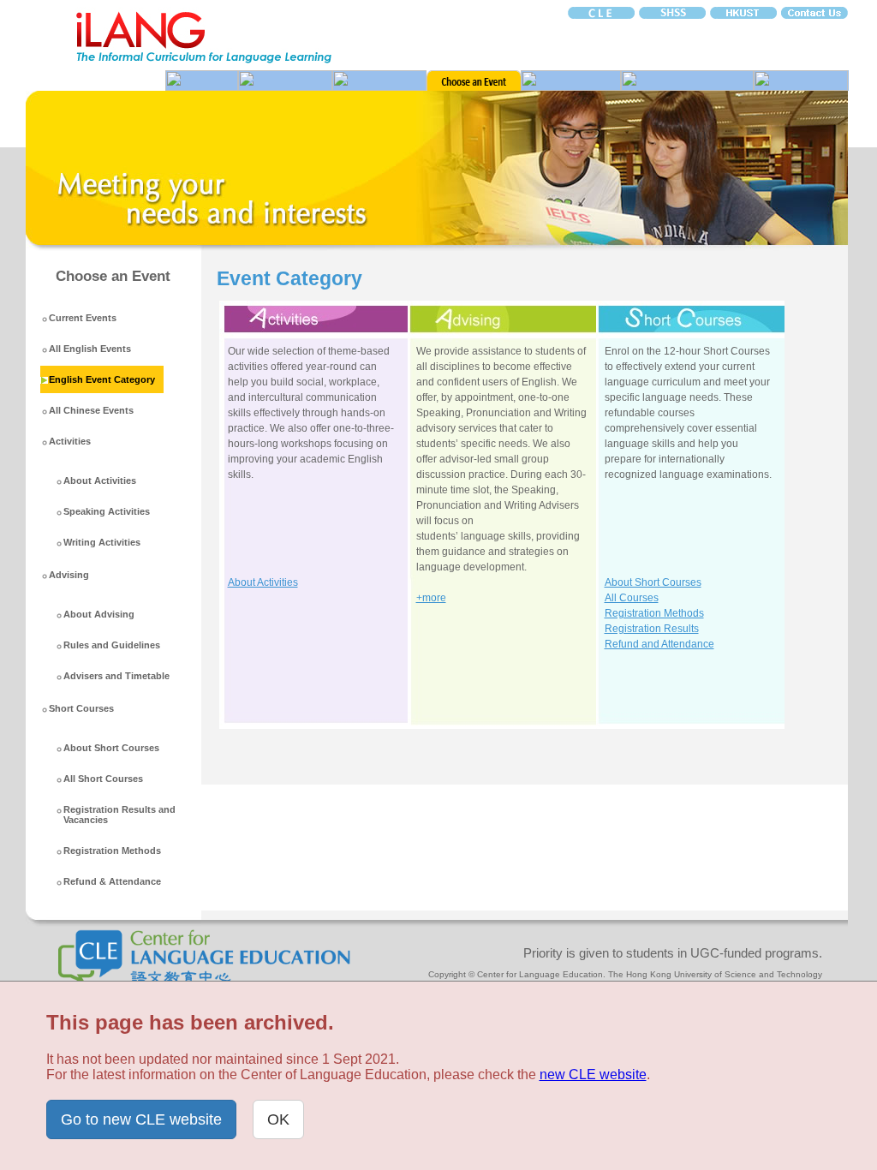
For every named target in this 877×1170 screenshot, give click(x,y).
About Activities (99, 480)
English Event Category (102, 379)
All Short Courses (103, 778)
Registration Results (652, 629)
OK (278, 1119)
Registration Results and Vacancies (119, 814)
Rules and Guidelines (111, 645)
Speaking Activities (106, 511)
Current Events (82, 318)
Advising (69, 575)
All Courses (632, 598)
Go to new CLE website (141, 1119)
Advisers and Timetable (116, 676)
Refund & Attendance (112, 881)
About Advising (98, 614)
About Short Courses (111, 748)
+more (431, 598)
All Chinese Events (91, 410)
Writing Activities (101, 542)
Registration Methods (112, 850)
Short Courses (81, 708)
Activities (70, 441)
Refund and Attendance (659, 644)
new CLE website (593, 1074)
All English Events (90, 348)
